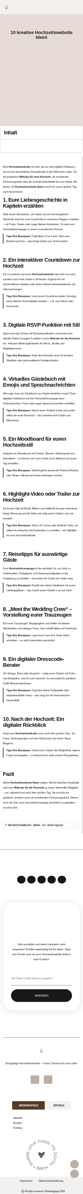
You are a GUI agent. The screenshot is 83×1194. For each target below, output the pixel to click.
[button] (76, 7)
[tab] (28, 1105)
